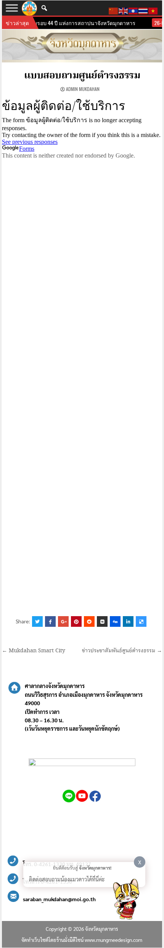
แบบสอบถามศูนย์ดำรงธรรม (82, 75)
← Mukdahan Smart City (33, 651)
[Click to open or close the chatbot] (126, 900)
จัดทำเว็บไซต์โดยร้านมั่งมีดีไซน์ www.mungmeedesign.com (81, 940)
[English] (124, 9)
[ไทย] (143, 9)
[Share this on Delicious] (141, 621)
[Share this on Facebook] (50, 621)
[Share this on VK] (102, 621)
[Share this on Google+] (63, 621)
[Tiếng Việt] (153, 9)
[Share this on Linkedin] (128, 621)
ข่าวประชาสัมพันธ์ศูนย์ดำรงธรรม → (122, 651)
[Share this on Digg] (115, 621)
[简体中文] (114, 9)
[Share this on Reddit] (89, 621)
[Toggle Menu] (12, 7)
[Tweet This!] (37, 621)
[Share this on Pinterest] (76, 621)
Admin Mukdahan (83, 89)
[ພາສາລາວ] (133, 9)
